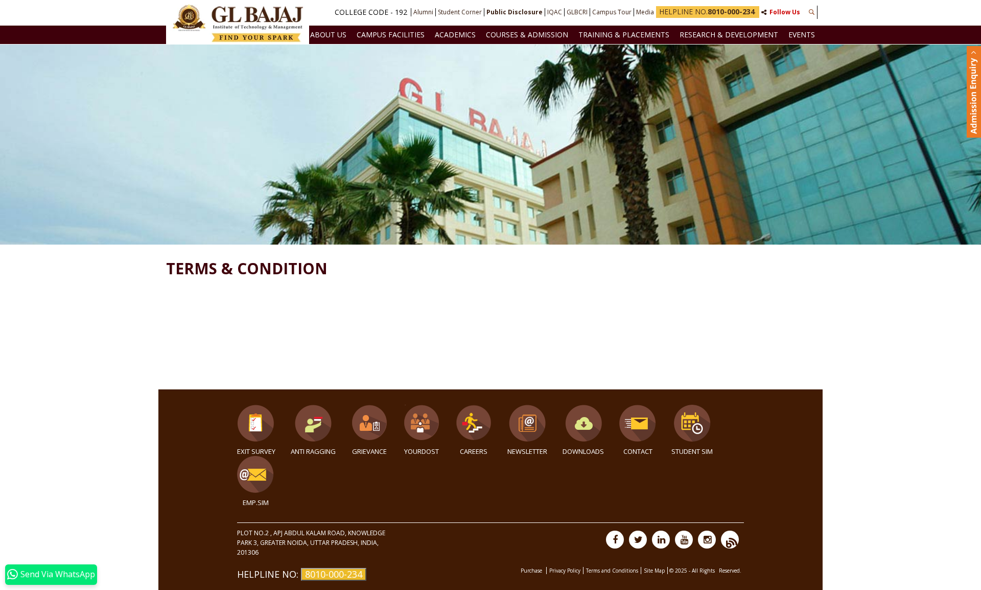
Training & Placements (623, 34)
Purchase (532, 570)
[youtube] (684, 540)
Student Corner (460, 12)
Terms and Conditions (612, 570)
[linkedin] (661, 540)
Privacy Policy (564, 570)
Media (645, 12)
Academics (455, 34)
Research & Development (729, 34)
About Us (328, 34)
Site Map (654, 570)
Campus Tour (612, 12)
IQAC (554, 12)
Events (801, 34)
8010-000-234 (333, 574)
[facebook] (615, 540)
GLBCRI (577, 12)
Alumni (423, 12)
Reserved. (730, 570)
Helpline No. (707, 11)
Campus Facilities (391, 34)
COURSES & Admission (527, 34)
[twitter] (638, 540)
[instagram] (707, 540)
